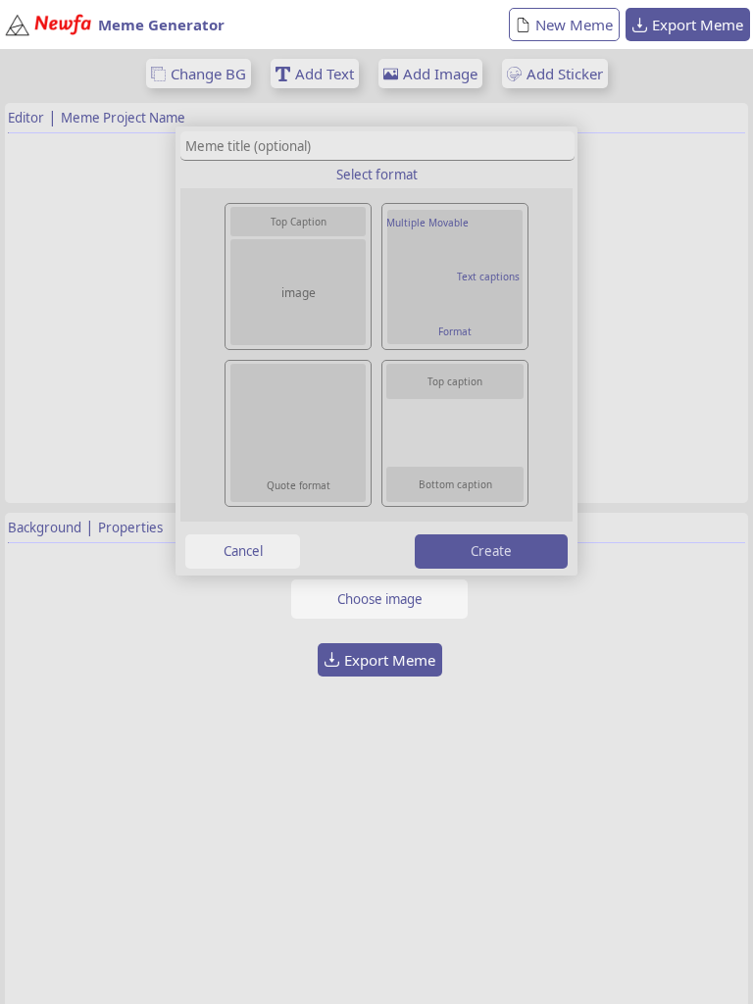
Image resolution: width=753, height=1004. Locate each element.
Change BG (208, 73)
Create (491, 551)
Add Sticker (565, 73)
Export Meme (697, 24)
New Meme (574, 24)
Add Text (324, 73)
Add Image (440, 73)
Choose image (380, 599)
